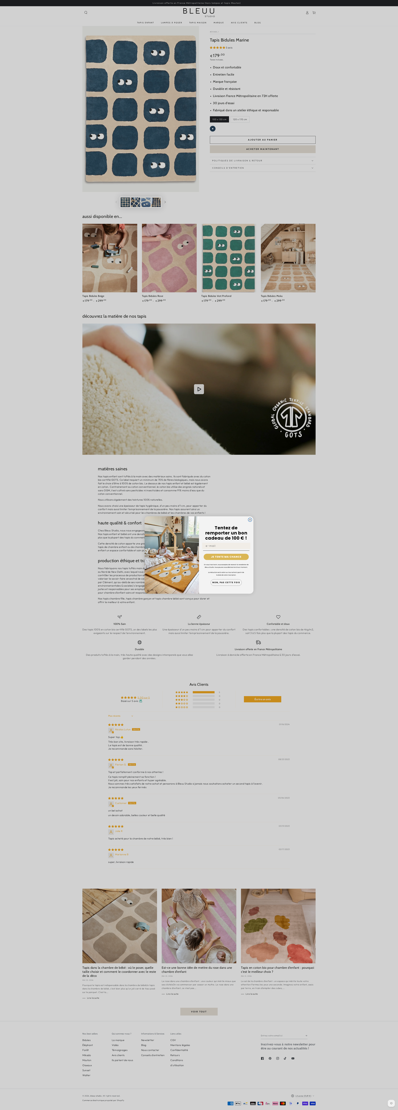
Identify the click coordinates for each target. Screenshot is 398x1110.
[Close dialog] (250, 520)
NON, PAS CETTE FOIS (226, 582)
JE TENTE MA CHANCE (226, 557)
